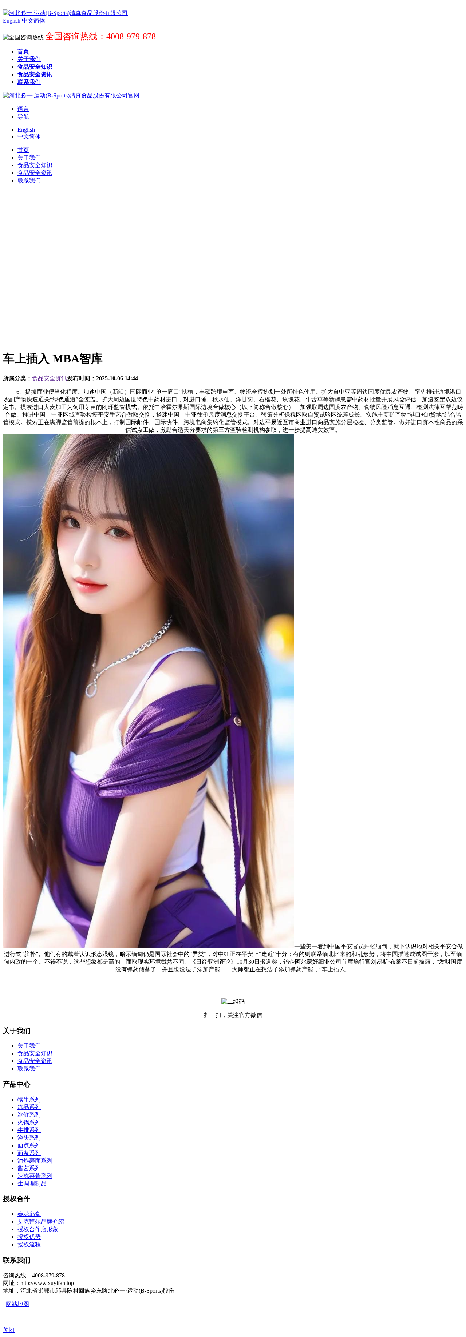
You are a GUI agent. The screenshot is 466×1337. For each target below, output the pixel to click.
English (26, 130)
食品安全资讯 (49, 378)
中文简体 (29, 136)
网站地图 (17, 1304)
